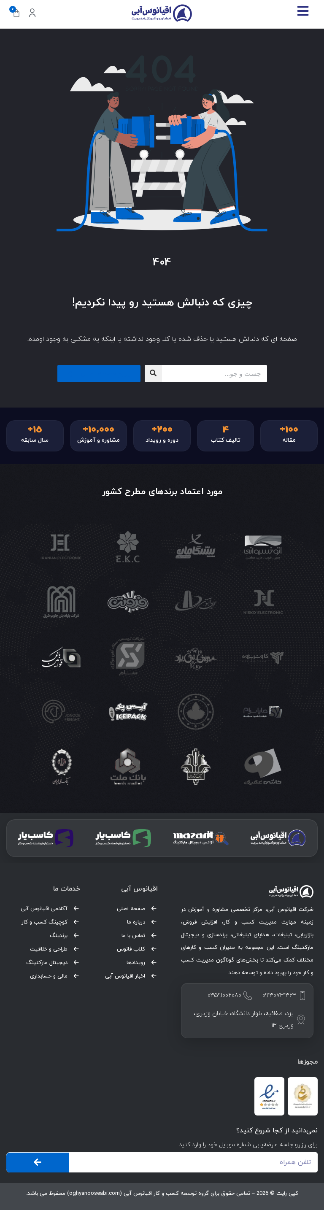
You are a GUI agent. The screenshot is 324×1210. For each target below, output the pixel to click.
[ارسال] (37, 1162)
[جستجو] (153, 373)
